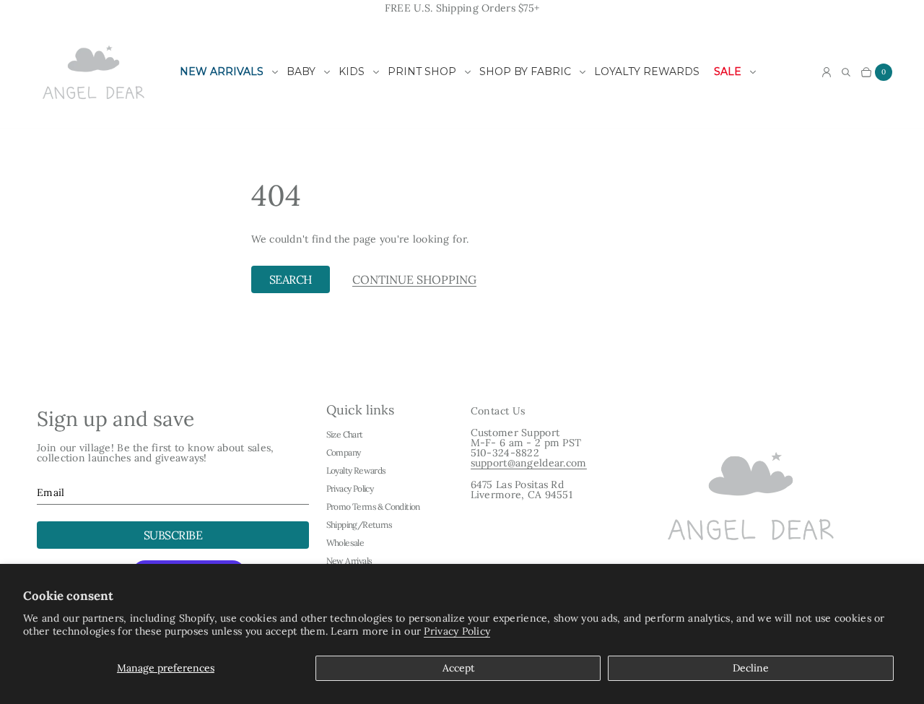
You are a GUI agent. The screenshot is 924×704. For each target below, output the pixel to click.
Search (290, 279)
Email (50, 492)
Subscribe (173, 535)
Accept (458, 667)
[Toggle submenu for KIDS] (376, 72)
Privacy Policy (457, 631)
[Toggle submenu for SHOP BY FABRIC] (582, 72)
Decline (751, 667)
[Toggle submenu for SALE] (753, 72)
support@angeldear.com (529, 462)
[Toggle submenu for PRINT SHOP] (467, 72)
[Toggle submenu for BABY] (327, 72)
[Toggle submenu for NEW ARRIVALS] (275, 72)
